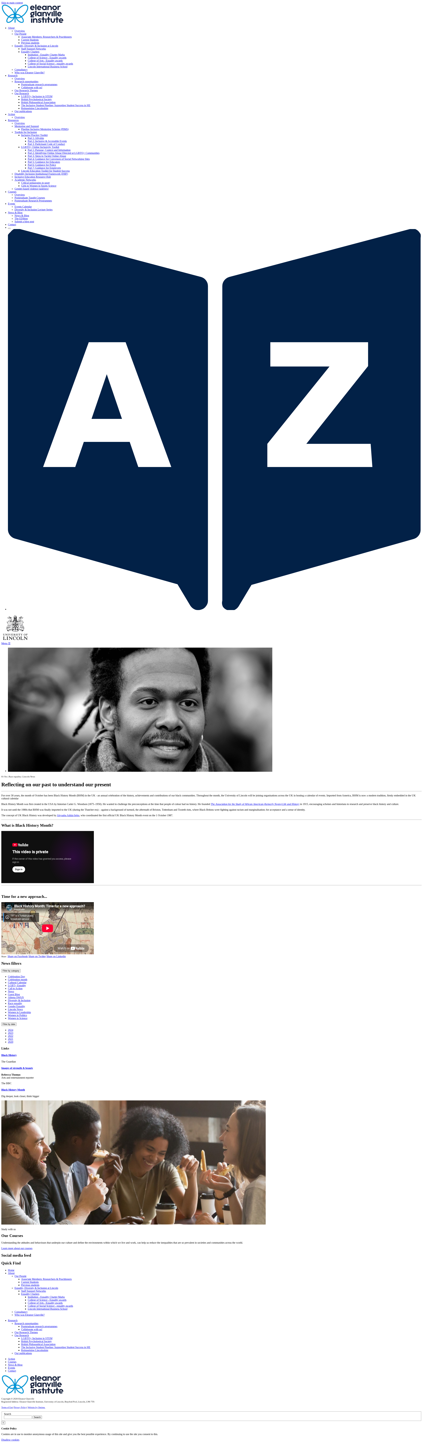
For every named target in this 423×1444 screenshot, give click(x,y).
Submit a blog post (24, 221)
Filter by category (11, 971)
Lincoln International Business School (47, 66)
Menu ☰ (5, 643)
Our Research (22, 93)
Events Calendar (23, 206)
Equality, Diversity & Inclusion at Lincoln (36, 45)
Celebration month (17, 979)
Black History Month (13, 1089)
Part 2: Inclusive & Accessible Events (47, 141)
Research (13, 1320)
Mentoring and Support (27, 126)
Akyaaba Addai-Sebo (68, 815)
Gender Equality (16, 1006)
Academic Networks (25, 179)
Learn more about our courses (16, 1248)
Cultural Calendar (17, 982)
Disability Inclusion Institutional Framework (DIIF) (41, 173)
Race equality (15, 1003)
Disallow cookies (10, 1439)
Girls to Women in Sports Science (38, 185)
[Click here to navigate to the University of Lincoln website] (15, 640)
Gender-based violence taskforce (32, 188)
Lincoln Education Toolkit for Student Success (45, 170)
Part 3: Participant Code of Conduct (46, 144)
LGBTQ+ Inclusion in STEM (36, 96)
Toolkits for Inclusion (26, 132)
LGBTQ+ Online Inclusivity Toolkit (40, 147)
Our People (20, 33)
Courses (12, 1361)
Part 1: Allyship (36, 138)
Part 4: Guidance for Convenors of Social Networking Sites (59, 159)
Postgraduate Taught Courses (30, 197)
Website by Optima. (36, 1407)
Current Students (30, 39)
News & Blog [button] (15, 212)
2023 (10, 1033)
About (11, 1273)
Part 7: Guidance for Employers (44, 167)
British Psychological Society (36, 99)
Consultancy (21, 69)
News (11, 991)
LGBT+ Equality (17, 985)
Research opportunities (26, 81)
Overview (20, 30)
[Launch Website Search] (9, 228)
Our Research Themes (26, 90)
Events (11, 1367)
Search (7, 1414)
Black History (9, 1055)
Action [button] (11, 114)
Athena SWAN (16, 997)
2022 (10, 1036)
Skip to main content (12, 2)
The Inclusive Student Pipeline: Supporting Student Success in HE (55, 105)
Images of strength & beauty (17, 1068)
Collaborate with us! (31, 87)
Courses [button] (12, 191)
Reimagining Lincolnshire (34, 108)
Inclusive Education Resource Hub (33, 176)
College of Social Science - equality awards (50, 63)
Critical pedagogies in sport (35, 182)
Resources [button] (13, 120)
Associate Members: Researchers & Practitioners (46, 36)
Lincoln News (15, 1009)
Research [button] (13, 75)
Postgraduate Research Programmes (33, 200)
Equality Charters (30, 51)
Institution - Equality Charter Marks (46, 54)
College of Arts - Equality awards (45, 60)
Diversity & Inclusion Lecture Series (34, 209)
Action (11, 1358)
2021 (10, 1039)
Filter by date (9, 1024)
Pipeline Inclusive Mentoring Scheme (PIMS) (45, 129)
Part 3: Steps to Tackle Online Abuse (47, 156)
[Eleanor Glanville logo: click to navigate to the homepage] (32, 22)
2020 (10, 1042)
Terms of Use (7, 1407)
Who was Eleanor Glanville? (30, 72)
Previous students (30, 42)
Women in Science (17, 1018)
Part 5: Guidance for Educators (44, 162)
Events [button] (11, 203)
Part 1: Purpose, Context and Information (49, 150)
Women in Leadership (19, 1012)
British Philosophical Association (38, 102)
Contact (12, 224)
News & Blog (22, 215)
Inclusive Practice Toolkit (34, 135)
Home (11, 1270)
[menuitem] (215, 50)
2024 (10, 1030)
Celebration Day (16, 976)
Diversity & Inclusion (19, 1000)
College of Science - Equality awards (47, 57)
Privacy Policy (20, 1407)
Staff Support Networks (33, 48)
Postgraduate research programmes (39, 84)
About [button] (11, 27)
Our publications (23, 111)
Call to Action (15, 988)
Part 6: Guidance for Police (42, 165)
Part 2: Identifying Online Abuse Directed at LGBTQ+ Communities (63, 153)
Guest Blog (14, 994)
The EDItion (21, 218)
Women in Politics (17, 1015)
